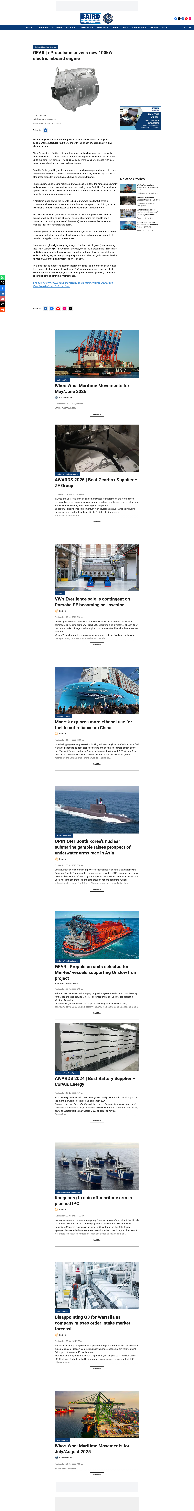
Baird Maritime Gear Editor (44, 119)
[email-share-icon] (2, 300)
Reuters (62, 611)
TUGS (125, 27)
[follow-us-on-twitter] (70, 308)
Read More (97, 414)
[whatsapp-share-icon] (2, 278)
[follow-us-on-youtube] (58, 308)
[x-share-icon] (2, 284)
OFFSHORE (57, 27)
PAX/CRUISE (87, 27)
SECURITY (31, 27)
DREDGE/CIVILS (139, 27)
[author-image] (56, 397)
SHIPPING (43, 27)
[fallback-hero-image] (128, 188)
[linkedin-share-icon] (2, 295)
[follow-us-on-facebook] (51, 308)
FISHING (115, 27)
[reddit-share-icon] (2, 311)
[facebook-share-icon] (2, 289)
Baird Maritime (65, 397)
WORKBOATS (72, 27)
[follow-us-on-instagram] (64, 308)
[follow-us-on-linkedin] (45, 130)
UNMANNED (102, 27)
